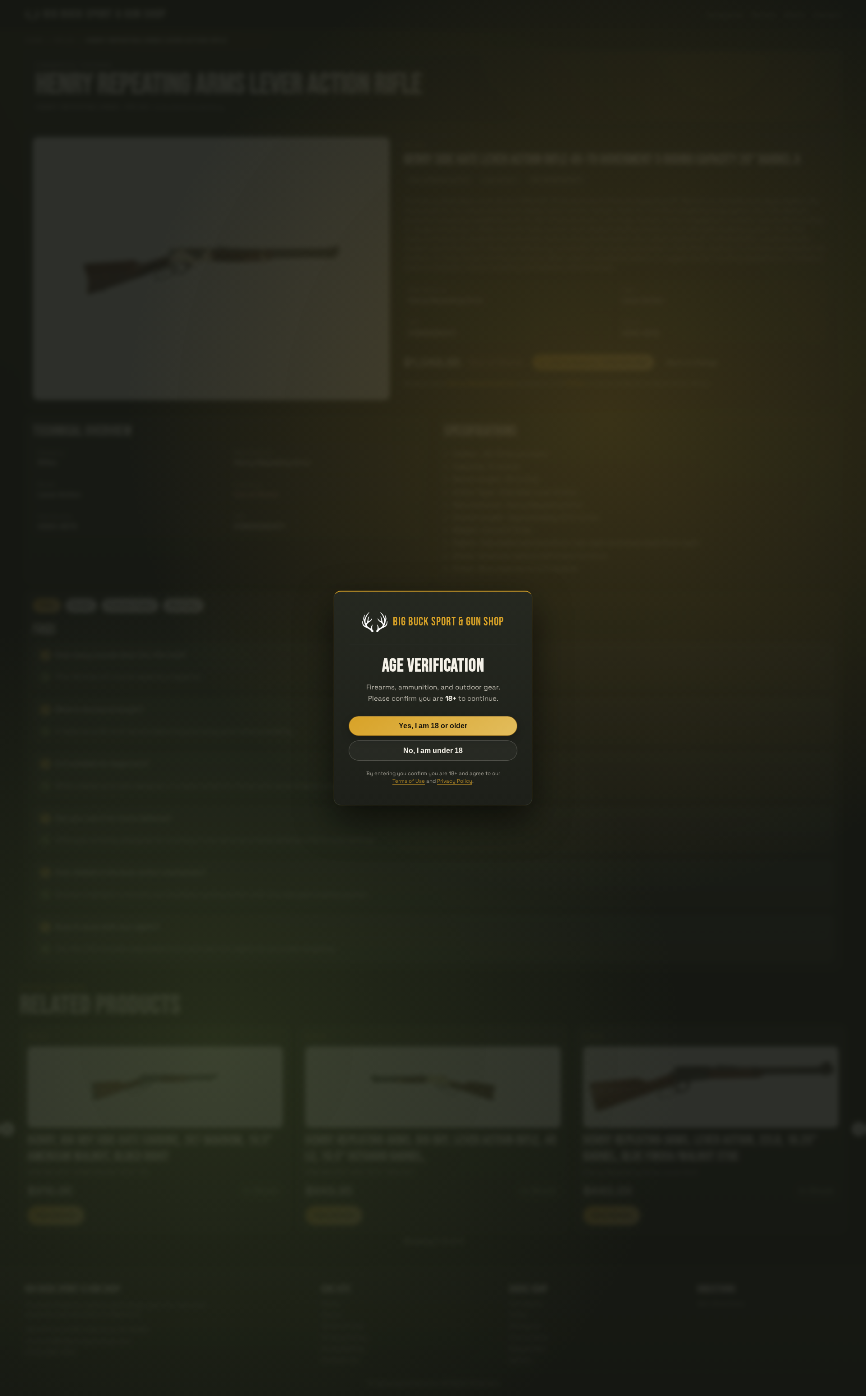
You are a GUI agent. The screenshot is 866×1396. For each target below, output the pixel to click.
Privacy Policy (454, 781)
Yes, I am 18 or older (433, 726)
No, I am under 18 (433, 750)
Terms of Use (408, 781)
